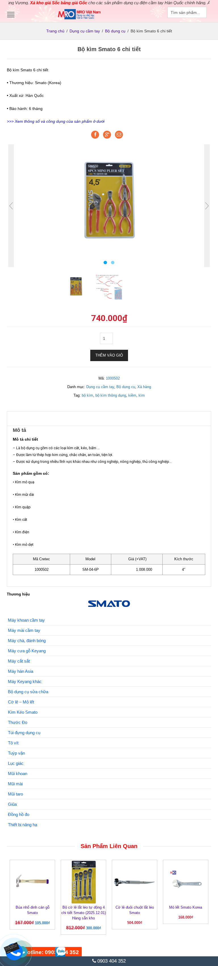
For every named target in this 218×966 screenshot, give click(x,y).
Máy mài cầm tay (24, 630)
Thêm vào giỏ (109, 355)
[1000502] (109, 199)
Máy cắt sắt (19, 661)
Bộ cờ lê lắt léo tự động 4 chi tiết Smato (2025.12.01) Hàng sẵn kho (83, 912)
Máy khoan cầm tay (26, 620)
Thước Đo (17, 722)
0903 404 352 (111, 961)
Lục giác (16, 763)
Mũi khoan (17, 773)
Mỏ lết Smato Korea (185, 907)
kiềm (132, 395)
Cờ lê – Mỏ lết (21, 701)
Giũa (12, 804)
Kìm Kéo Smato (22, 712)
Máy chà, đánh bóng (27, 640)
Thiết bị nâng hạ (22, 824)
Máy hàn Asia (20, 671)
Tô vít (13, 742)
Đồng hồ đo (18, 814)
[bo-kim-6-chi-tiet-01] (109, 286)
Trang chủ (55, 31)
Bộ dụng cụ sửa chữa (28, 691)
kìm (142, 395)
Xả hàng (144, 387)
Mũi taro (15, 794)
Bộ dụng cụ (115, 31)
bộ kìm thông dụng (110, 395)
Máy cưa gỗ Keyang (27, 650)
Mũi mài (15, 783)
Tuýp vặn (16, 753)
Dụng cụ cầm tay (85, 31)
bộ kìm (87, 395)
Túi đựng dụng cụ (24, 732)
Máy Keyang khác (25, 681)
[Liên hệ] (13, 947)
